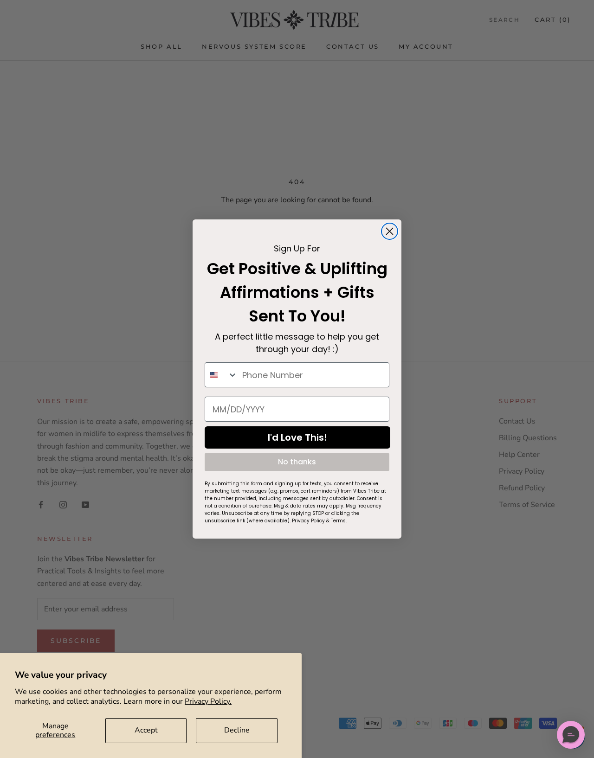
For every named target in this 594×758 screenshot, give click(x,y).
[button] (571, 735)
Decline (237, 730)
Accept (146, 730)
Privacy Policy (308, 520)
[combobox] (221, 375)
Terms (338, 520)
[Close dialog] (389, 231)
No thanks (297, 461)
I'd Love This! (297, 437)
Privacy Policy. (208, 701)
